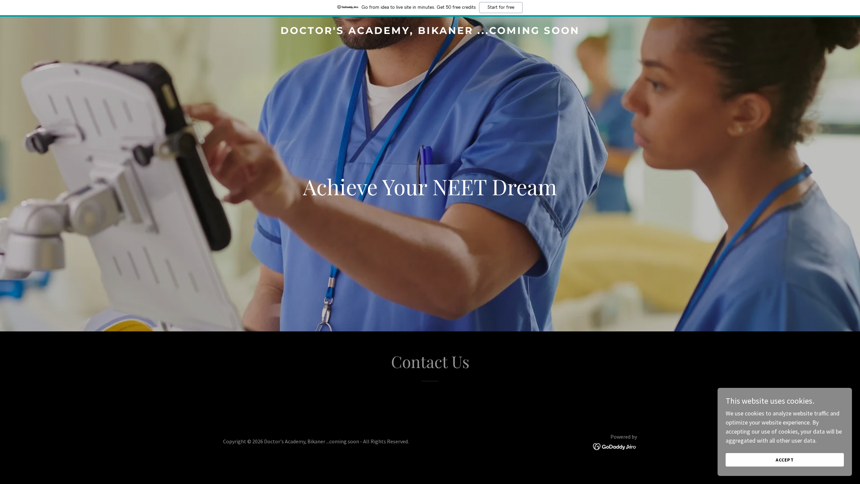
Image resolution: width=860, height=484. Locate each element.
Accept (785, 460)
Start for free (500, 7)
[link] (430, 32)
